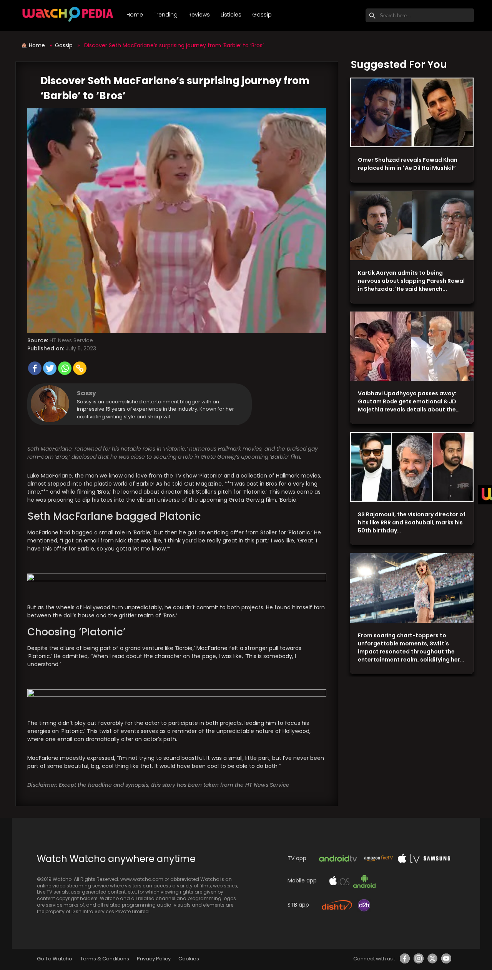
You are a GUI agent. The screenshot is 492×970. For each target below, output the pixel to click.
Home (134, 14)
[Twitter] (50, 368)
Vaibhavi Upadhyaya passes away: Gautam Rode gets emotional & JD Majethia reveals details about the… (409, 401)
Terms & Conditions (104, 958)
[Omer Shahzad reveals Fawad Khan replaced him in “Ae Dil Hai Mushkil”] (412, 113)
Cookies (188, 958)
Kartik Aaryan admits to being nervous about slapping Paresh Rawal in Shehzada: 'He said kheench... (411, 281)
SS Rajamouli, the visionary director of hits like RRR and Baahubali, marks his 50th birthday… (411, 522)
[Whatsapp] (64, 368)
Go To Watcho (54, 958)
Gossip (262, 14)
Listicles (231, 14)
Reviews (199, 14)
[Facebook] (35, 368)
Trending (166, 14)
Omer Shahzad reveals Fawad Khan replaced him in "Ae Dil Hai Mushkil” (407, 164)
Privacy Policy (154, 958)
